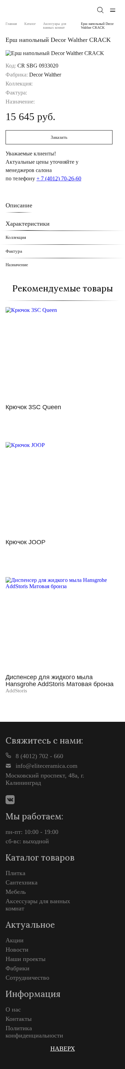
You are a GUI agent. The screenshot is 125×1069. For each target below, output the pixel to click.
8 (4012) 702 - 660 (38, 756)
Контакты (19, 1018)
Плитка (15, 873)
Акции (15, 940)
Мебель (16, 891)
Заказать (59, 137)
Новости (17, 949)
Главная (11, 24)
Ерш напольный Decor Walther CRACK (97, 25)
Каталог (30, 24)
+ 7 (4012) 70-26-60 (58, 178)
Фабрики (18, 968)
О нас (13, 1009)
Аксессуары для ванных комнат (54, 25)
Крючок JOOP (25, 542)
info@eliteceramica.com (45, 765)
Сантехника (22, 882)
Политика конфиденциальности (34, 1032)
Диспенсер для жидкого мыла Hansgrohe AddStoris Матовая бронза (60, 681)
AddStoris (16, 690)
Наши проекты (25, 958)
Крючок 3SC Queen (33, 407)
